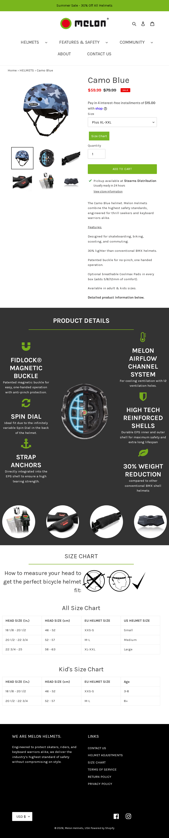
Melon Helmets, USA (77, 828)
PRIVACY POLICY (100, 784)
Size (91, 114)
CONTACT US (97, 748)
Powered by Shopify (102, 828)
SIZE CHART (97, 762)
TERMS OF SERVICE (102, 769)
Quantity (94, 145)
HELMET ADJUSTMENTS (105, 755)
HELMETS (27, 70)
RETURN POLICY (99, 777)
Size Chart (99, 136)
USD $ (21, 816)
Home (12, 70)
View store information (108, 191)
